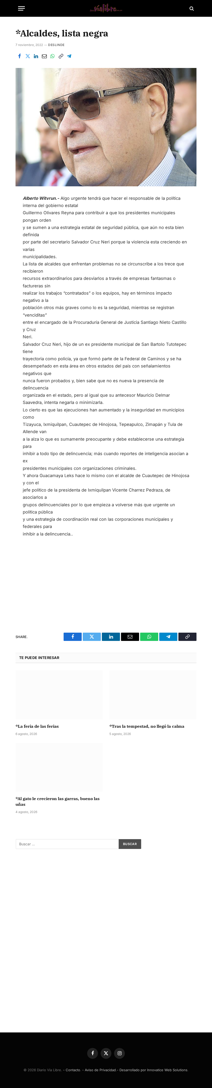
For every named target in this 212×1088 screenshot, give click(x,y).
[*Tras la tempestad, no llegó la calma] (152, 694)
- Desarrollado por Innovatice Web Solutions (152, 1070)
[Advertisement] (106, 580)
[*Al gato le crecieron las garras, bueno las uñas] (59, 767)
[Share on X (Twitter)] (28, 56)
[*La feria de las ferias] (59, 694)
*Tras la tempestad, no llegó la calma (146, 726)
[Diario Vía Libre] (106, 8)
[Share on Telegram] (69, 56)
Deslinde (56, 45)
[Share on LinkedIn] (36, 56)
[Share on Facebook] (19, 56)
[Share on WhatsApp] (52, 56)
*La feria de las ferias (37, 726)
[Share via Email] (44, 56)
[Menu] (21, 8)
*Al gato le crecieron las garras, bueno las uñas (58, 801)
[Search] (191, 8)
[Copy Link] (61, 56)
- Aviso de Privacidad (99, 1070)
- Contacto (71, 1070)
